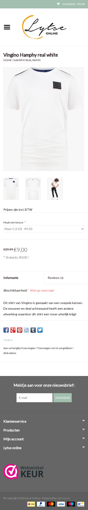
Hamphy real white (27, 60)
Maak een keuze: (14, 222)
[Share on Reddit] (26, 330)
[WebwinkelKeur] (44, 471)
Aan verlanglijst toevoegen (19, 348)
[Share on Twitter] (40, 330)
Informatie (10, 278)
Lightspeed (63, 498)
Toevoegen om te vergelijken (55, 348)
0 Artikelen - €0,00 (73, 4)
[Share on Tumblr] (33, 330)
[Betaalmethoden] (30, 503)
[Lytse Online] (51, 27)
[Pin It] (19, 330)
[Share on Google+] (13, 330)
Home (7, 60)
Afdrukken (9, 353)
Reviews (55, 278)
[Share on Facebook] (6, 330)
